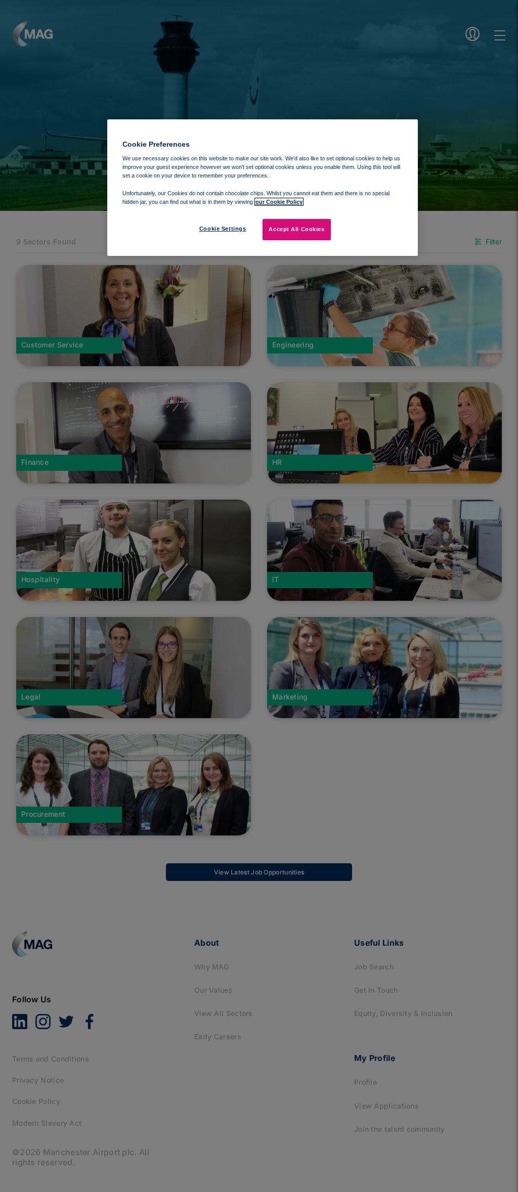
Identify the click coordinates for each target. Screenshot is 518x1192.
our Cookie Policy (279, 202)
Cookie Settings (222, 229)
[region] (262, 187)
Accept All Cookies (296, 229)
